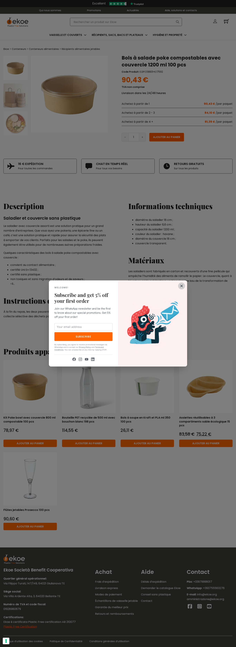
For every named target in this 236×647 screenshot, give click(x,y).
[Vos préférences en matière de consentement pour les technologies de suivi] (6, 641)
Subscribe (83, 336)
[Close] (181, 285)
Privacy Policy (85, 347)
